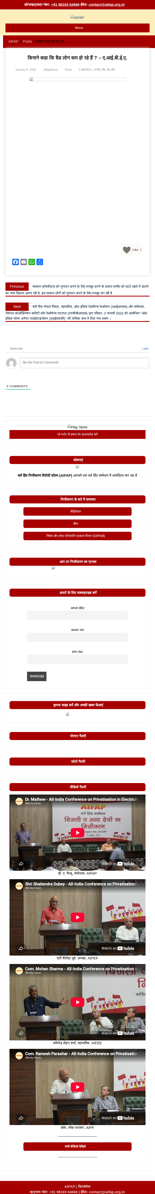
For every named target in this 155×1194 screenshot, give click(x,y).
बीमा (75, 523)
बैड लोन (111, 69)
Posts (68, 69)
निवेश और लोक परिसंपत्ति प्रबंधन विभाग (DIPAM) (75, 536)
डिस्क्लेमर (84, 1187)
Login (145, 348)
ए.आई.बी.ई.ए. (86, 69)
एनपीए (97, 69)
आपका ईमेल (77, 608)
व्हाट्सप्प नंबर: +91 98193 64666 (54, 1192)
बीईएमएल (75, 511)
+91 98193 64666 (65, 5)
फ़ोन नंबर (77, 652)
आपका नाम (77, 630)
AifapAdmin (51, 69)
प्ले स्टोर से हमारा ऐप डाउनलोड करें (77, 434)
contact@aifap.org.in (107, 5)
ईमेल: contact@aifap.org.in (103, 1192)
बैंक (103, 69)
